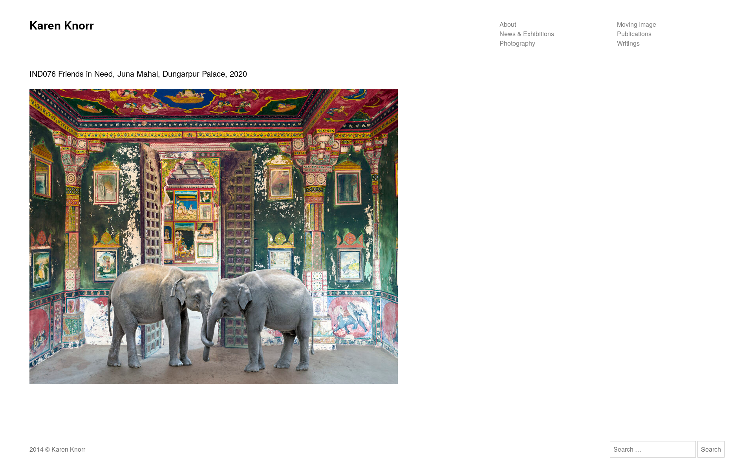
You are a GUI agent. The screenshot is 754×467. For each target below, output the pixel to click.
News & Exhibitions (527, 33)
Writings (628, 43)
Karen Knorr (61, 25)
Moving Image (636, 24)
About (508, 24)
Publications (634, 33)
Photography (517, 43)
